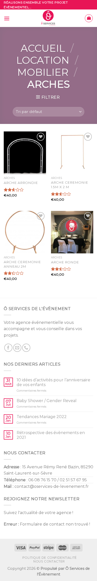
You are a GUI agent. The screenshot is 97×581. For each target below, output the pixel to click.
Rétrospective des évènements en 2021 (51, 435)
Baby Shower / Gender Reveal (47, 400)
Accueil (43, 48)
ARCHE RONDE (65, 262)
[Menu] (7, 18)
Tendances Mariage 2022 (42, 416)
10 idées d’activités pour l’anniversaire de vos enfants (53, 382)
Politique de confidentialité (49, 558)
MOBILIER (42, 72)
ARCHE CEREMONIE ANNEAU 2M (22, 264)
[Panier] (89, 18)
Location (42, 60)
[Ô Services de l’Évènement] (48, 18)
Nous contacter (49, 561)
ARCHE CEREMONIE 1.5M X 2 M (69, 184)
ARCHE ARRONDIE (21, 183)
